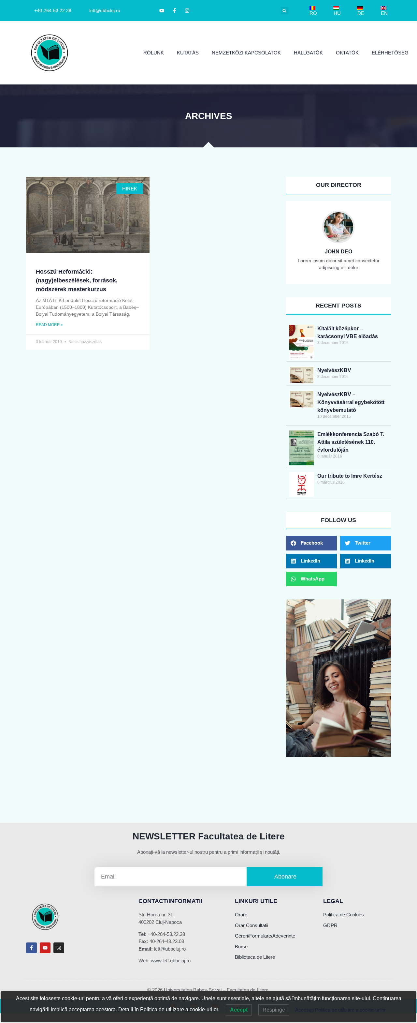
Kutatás (188, 52)
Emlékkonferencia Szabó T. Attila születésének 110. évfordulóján (350, 442)
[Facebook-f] (31, 947)
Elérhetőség (390, 52)
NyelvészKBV (334, 370)
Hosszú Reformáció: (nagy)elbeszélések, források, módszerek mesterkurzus (77, 280)
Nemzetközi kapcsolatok (246, 52)
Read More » (49, 325)
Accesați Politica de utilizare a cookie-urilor (340, 1010)
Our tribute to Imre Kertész (349, 476)
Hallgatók (308, 52)
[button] (284, 10)
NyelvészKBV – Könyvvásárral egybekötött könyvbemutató (350, 402)
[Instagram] (58, 947)
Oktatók (347, 52)
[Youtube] (45, 947)
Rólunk (153, 52)
